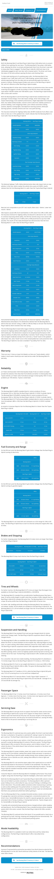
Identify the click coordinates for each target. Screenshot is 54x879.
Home (10, 10)
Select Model (19, 10)
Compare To (29, 10)
